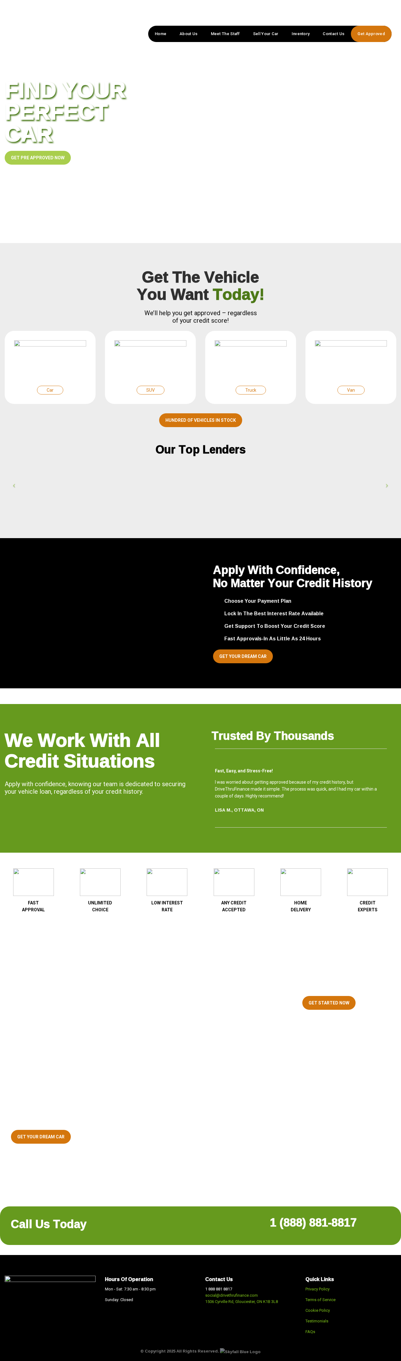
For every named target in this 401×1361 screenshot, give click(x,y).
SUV (150, 390)
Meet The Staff (225, 33)
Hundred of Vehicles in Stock (200, 420)
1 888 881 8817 (218, 1289)
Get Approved (371, 33)
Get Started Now (329, 1002)
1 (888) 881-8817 (313, 1222)
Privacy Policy (317, 1289)
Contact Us (333, 33)
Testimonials (316, 1321)
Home (160, 33)
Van (351, 390)
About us (188, 33)
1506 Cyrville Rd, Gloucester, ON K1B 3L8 (241, 1301)
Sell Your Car (266, 33)
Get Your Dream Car (243, 656)
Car (50, 390)
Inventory (301, 33)
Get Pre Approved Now (38, 157)
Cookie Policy (318, 1310)
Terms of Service (320, 1299)
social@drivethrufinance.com (231, 1295)
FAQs (310, 1331)
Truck (250, 390)
